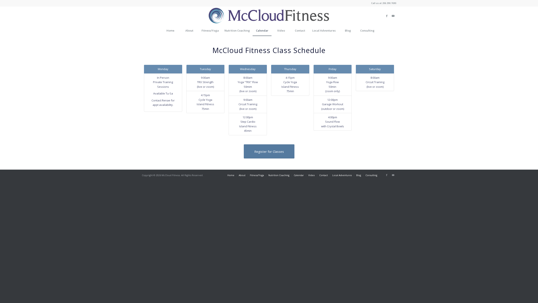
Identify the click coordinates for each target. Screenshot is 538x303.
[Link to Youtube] (393, 16)
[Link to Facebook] (387, 16)
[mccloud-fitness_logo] (269, 16)
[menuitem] (170, 30)
